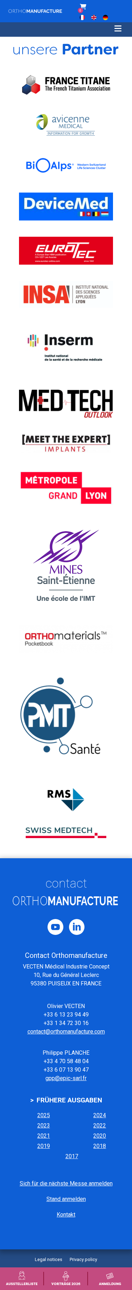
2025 (43, 1115)
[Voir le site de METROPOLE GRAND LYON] (66, 488)
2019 (43, 1146)
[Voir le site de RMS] (66, 799)
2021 (43, 1135)
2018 (99, 1146)
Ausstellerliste (22, 1284)
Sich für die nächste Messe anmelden (66, 1183)
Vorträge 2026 (65, 1284)
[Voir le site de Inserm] (66, 348)
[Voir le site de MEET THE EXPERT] (66, 443)
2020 (99, 1135)
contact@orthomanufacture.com (66, 1031)
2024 (99, 1115)
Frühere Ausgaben (69, 1100)
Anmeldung (110, 1284)
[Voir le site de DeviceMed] (66, 206)
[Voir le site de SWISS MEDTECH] (66, 833)
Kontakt (66, 1214)
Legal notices (48, 1259)
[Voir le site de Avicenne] (66, 125)
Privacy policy (83, 1259)
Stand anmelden (66, 1199)
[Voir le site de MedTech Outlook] (66, 403)
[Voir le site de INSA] (66, 294)
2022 (99, 1125)
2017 (71, 1156)
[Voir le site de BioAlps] (66, 165)
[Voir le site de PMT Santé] (66, 720)
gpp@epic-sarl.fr (66, 1078)
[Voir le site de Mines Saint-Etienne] (66, 566)
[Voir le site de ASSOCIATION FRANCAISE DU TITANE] (66, 85)
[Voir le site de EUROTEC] (66, 250)
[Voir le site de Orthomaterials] (66, 639)
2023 (43, 1125)
